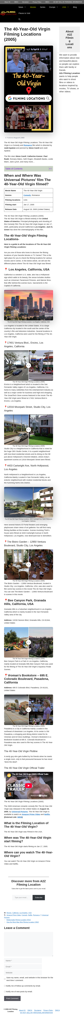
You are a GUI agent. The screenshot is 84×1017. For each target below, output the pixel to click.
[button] (19, 19)
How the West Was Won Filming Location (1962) (23, 922)
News (21, 7)
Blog (75, 7)
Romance (36, 915)
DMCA (16, 2)
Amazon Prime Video (14, 915)
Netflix (30, 915)
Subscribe (38, 897)
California (15, 913)
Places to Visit (24, 13)
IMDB (19, 817)
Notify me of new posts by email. (19, 992)
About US (7, 2)
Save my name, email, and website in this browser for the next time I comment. (29, 979)
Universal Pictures (20, 812)
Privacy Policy (37, 2)
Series (42, 7)
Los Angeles (23, 913)
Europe (52, 7)
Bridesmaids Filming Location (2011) (19, 920)
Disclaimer (25, 2)
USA (64, 7)
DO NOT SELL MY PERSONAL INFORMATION (67, 2)
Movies (33, 7)
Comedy (24, 915)
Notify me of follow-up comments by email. (23, 986)
